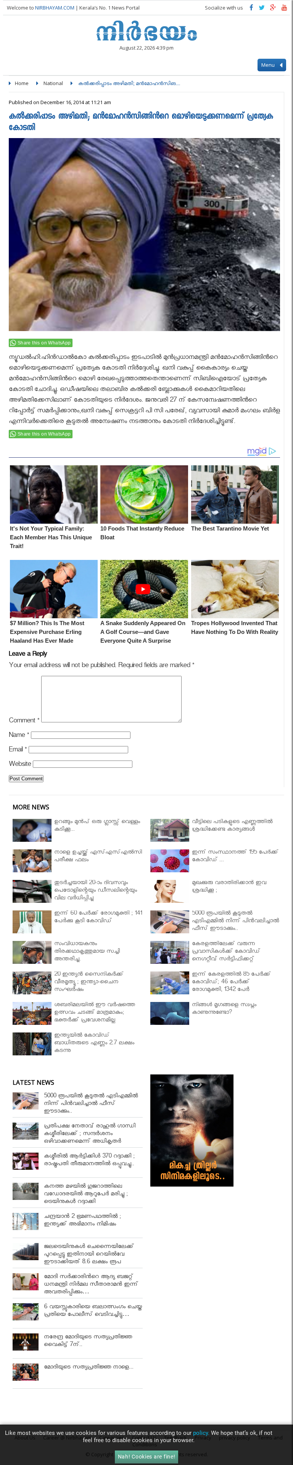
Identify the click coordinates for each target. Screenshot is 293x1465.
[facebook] (251, 9)
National (53, 83)
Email (18, 751)
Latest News (33, 1082)
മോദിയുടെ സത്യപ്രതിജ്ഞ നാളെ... (89, 1368)
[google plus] (273, 9)
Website (20, 765)
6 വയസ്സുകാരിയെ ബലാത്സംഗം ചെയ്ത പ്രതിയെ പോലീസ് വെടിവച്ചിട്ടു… (93, 1311)
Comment (24, 722)
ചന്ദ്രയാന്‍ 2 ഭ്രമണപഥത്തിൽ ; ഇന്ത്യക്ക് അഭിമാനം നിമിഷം (82, 1221)
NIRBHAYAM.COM (54, 7)
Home (22, 83)
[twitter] (262, 9)
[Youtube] (284, 9)
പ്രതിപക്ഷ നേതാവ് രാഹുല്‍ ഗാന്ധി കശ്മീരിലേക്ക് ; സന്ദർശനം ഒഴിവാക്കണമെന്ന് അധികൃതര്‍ (89, 1134)
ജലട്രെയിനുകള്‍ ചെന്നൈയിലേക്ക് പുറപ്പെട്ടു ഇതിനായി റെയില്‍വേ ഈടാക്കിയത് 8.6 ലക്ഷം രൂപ (89, 1255)
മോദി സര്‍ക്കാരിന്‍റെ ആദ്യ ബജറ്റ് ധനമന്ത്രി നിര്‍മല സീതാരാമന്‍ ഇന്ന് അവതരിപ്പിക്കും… (91, 1285)
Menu (268, 64)
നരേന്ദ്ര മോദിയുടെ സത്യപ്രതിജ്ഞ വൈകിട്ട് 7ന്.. (88, 1341)
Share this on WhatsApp (44, 343)
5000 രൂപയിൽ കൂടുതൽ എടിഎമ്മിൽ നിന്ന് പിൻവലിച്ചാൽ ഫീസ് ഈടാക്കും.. (91, 1104)
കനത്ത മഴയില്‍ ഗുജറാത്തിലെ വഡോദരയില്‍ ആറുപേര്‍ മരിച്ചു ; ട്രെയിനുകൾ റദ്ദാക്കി (86, 1195)
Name (19, 736)
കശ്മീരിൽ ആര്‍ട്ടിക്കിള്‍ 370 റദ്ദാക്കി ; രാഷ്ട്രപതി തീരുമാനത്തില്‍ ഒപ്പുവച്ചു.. (89, 1161)
